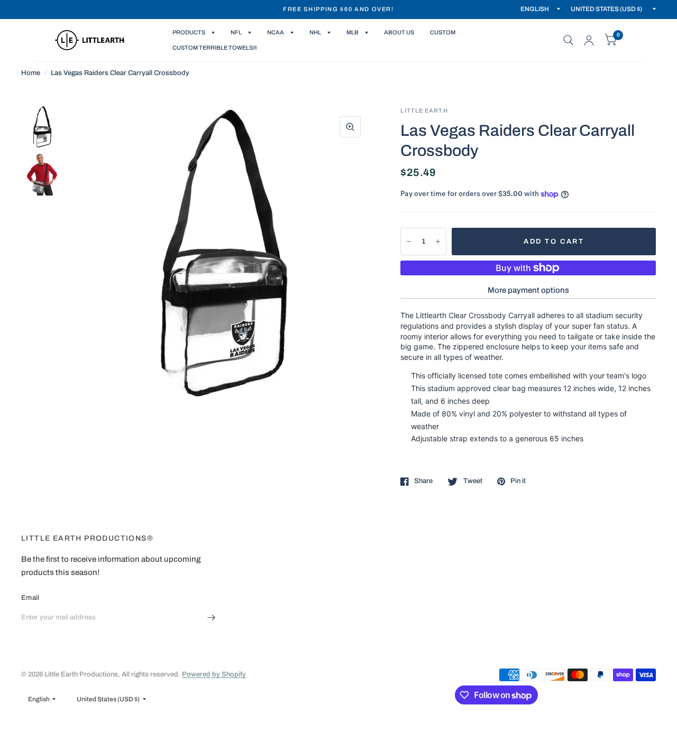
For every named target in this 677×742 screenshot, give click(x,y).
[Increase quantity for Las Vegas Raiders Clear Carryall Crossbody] (438, 241)
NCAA (275, 32)
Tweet (472, 481)
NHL (315, 32)
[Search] (568, 40)
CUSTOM (442, 32)
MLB (352, 32)
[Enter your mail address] (211, 618)
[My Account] (589, 40)
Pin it (518, 481)
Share (423, 481)
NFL (236, 32)
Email (30, 597)
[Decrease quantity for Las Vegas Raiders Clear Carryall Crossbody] (409, 241)
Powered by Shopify (214, 674)
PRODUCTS (188, 32)
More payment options (528, 290)
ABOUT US (399, 32)
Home (30, 73)
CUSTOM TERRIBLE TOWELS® (214, 47)
